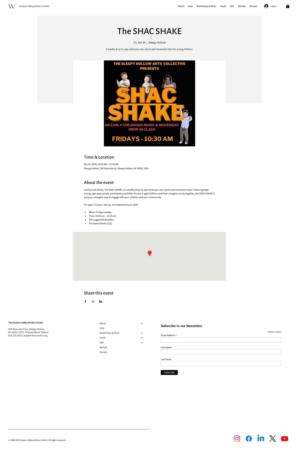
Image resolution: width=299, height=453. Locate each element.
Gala (102, 328)
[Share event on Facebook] (85, 301)
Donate (103, 352)
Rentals (103, 347)
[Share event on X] (93, 301)
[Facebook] (249, 438)
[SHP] (142, 342)
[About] (142, 323)
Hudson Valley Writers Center (34, 6)
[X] (272, 438)
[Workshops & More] (142, 333)
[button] (181, 6)
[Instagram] (237, 438)
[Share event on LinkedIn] (100, 301)
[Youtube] (284, 438)
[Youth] (142, 337)
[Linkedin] (261, 438)
